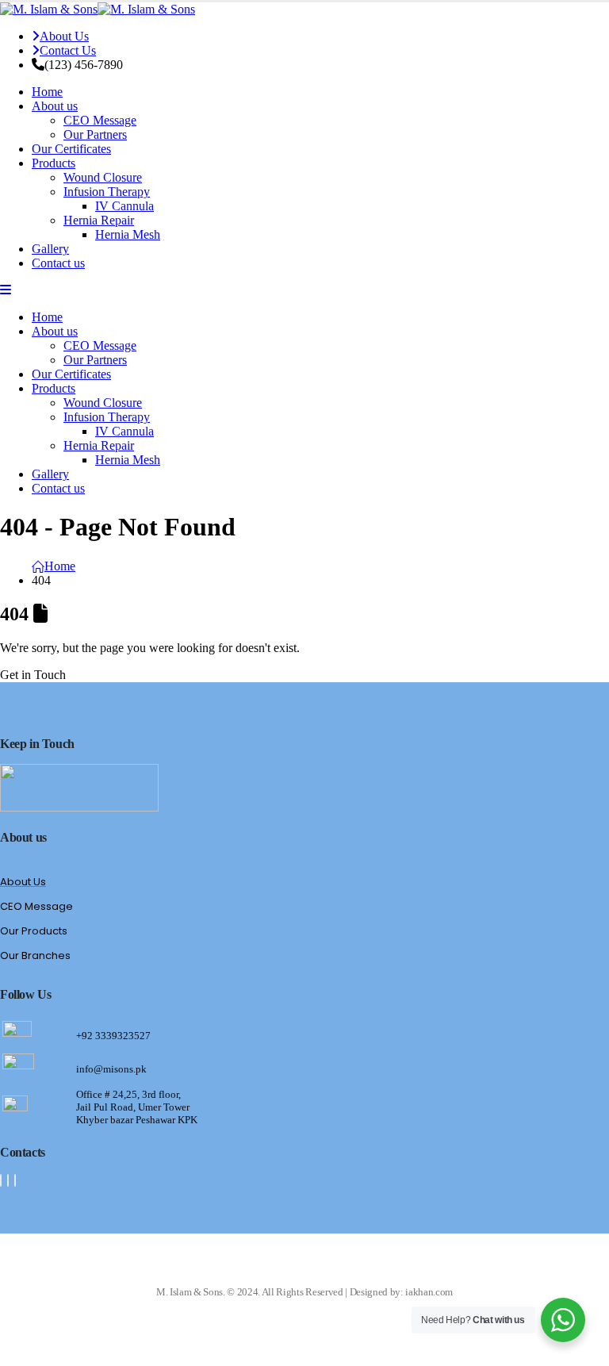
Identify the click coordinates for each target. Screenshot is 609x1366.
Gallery (50, 248)
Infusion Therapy (106, 191)
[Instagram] (15, 1180)
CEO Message (99, 120)
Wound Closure (102, 177)
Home (47, 91)
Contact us (58, 263)
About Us (64, 36)
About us (55, 106)
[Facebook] (1, 1180)
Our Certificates (71, 148)
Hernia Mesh (127, 234)
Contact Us (68, 50)
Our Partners (95, 134)
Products (53, 163)
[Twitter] (8, 1180)
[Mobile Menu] (5, 290)
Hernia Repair (98, 220)
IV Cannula (124, 206)
